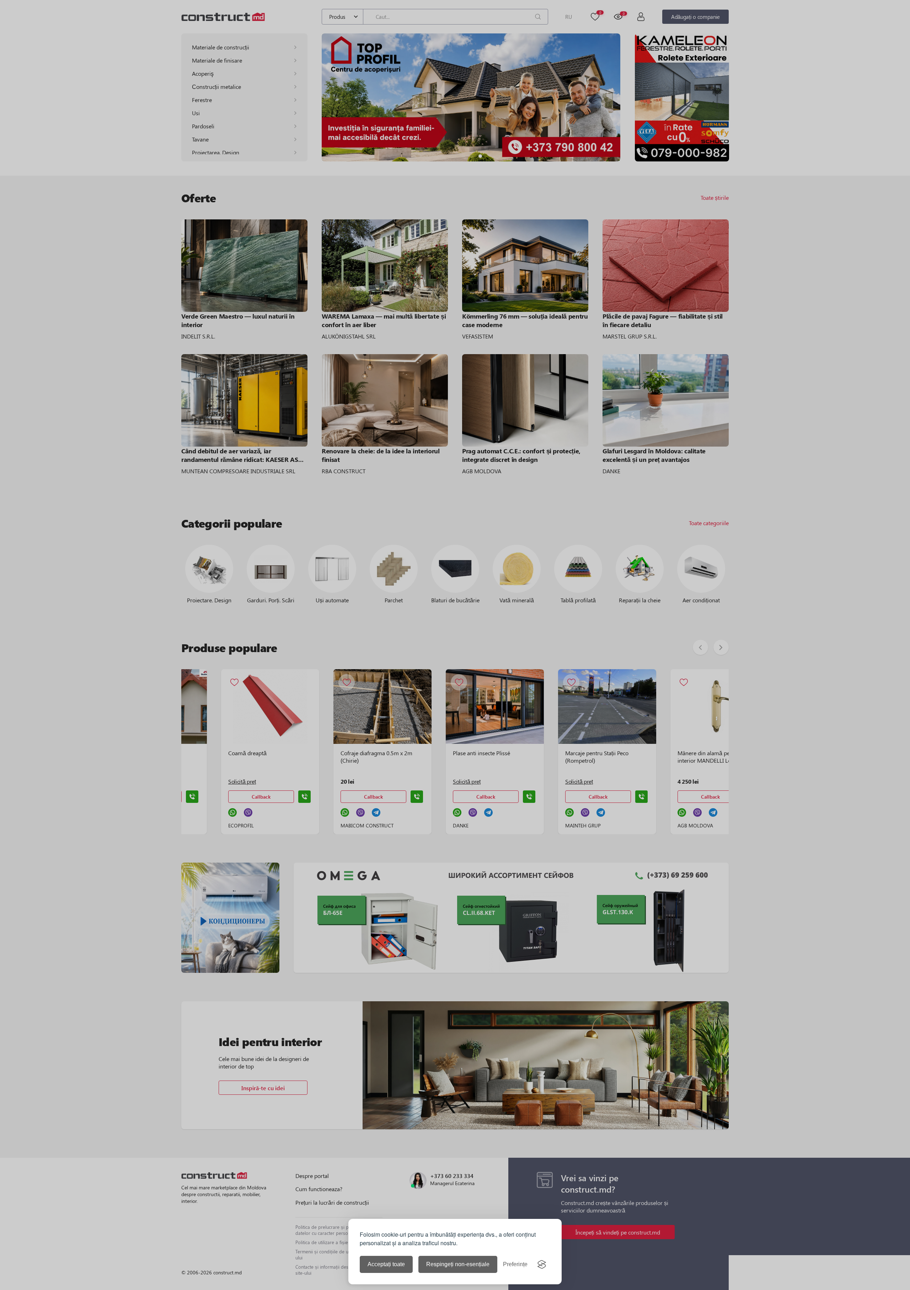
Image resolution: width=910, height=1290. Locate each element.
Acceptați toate (386, 1264)
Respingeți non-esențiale (457, 1264)
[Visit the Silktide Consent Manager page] (541, 1264)
